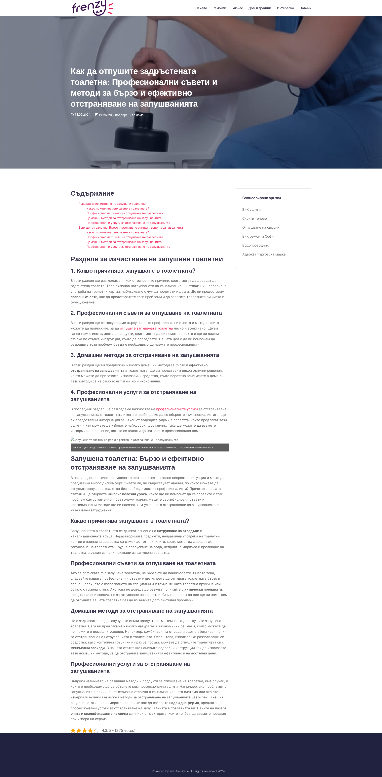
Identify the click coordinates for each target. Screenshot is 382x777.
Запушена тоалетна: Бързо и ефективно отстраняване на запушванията (131, 227)
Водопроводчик (255, 246)
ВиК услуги (251, 210)
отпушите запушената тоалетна (146, 328)
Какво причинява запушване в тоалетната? (118, 208)
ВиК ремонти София (259, 237)
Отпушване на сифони (260, 228)
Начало (201, 8)
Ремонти (219, 8)
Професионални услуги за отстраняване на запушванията (128, 223)
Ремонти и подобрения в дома (121, 114)
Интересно (285, 8)
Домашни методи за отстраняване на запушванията (124, 218)
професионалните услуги (177, 409)
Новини (306, 8)
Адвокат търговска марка (264, 254)
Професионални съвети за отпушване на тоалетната (125, 213)
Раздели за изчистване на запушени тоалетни (112, 204)
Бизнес (237, 8)
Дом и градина (260, 8)
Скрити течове (254, 219)
